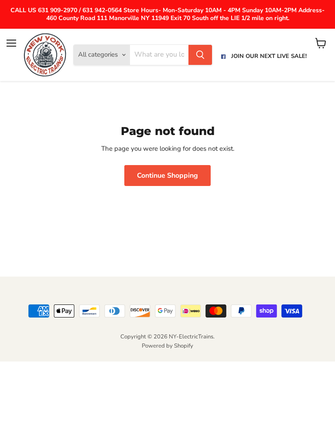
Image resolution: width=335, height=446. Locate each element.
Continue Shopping (167, 175)
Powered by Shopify (167, 346)
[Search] (200, 55)
